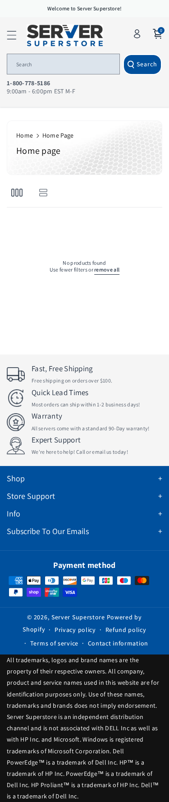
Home (24, 135)
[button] (17, 35)
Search (147, 64)
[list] (43, 192)
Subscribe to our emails (48, 531)
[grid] (17, 192)
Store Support (31, 496)
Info (13, 513)
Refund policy (125, 630)
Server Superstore (78, 617)
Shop (16, 478)
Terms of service (54, 643)
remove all (106, 269)
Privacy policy (75, 630)
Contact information (118, 643)
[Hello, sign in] (137, 34)
